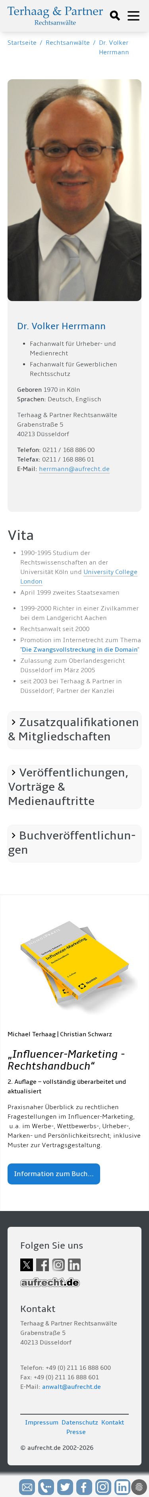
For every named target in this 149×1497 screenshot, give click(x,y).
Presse (76, 1432)
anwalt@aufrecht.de (71, 1387)
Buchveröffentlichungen (71, 843)
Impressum (41, 1422)
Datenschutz (80, 1422)
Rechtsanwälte (68, 43)
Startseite (22, 43)
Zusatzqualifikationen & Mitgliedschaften (73, 729)
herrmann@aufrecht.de (74, 469)
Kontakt (112, 1422)
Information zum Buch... (54, 1174)
